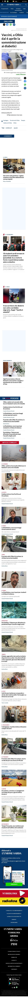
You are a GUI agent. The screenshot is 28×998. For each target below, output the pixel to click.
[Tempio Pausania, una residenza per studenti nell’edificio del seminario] (14, 813)
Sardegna (18, 8)
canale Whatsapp (21, 74)
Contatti (14, 960)
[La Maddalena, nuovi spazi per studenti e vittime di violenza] (14, 579)
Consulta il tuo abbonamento (14, 910)
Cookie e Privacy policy (14, 951)
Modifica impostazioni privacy (14, 963)
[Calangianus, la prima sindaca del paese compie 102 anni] (14, 714)
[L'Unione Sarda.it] (14, 4)
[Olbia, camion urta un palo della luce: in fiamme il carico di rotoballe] (14, 453)
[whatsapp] (7, 1)
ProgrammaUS (4, 8)
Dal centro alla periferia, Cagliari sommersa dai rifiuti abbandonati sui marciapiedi (13, 177)
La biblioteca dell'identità (14, 916)
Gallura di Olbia (7, 123)
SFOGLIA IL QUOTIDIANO (8, 16)
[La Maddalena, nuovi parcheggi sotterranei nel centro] (14, 515)
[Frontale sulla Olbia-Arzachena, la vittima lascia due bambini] (14, 543)
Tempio (23, 120)
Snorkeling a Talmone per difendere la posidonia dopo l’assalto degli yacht (12, 434)
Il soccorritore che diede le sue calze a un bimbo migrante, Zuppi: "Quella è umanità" (13, 309)
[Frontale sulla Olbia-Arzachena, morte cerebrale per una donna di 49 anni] (14, 746)
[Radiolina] (14, 901)
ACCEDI (24, 1)
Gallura (8, 21)
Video (12, 8)
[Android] (14, 983)
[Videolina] (14, 893)
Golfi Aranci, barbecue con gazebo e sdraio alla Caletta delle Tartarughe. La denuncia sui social (14, 694)
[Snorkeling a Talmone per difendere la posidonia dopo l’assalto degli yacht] (14, 610)
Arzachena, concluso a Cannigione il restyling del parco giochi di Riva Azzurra (13, 792)
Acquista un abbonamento (14, 913)
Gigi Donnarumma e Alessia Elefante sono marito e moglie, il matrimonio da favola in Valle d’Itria (13, 381)
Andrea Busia (6, 423)
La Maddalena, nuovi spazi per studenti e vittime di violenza (12, 427)
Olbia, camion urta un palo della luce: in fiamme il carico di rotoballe (14, 403)
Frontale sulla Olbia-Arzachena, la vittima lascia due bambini (13, 420)
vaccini (16, 127)
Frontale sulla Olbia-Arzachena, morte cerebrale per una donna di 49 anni (14, 759)
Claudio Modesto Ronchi (8, 411)
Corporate (14, 969)
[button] (4, 24)
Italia (24, 8)
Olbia (14, 123)
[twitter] (2, 1)
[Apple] (14, 979)
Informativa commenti (14, 966)
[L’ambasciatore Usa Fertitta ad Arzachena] (14, 481)
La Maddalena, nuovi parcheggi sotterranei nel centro (13, 414)
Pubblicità (14, 957)
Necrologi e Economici (14, 954)
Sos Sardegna (13, 12)
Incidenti (21, 12)
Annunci (14, 919)
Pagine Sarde (14, 922)
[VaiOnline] (14, 941)
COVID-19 (9, 127)
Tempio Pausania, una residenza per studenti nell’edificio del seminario (13, 826)
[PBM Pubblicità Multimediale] (14, 944)
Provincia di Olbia (14, 120)
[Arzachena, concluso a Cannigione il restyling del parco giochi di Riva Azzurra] (14, 778)
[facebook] (5, 1)
